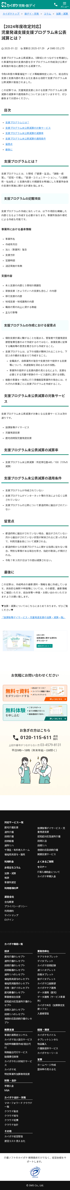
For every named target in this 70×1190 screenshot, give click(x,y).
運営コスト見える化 (14, 1141)
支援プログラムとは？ (17, 122)
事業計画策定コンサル (15, 1035)
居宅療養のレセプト (14, 992)
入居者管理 (43, 1013)
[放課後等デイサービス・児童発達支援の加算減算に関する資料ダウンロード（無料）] (35, 641)
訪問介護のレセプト (14, 965)
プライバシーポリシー (15, 906)
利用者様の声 (11, 888)
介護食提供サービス (47, 1048)
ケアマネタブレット (47, 956)
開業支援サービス (46, 854)
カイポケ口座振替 (46, 983)
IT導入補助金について (48, 872)
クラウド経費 (11, 1120)
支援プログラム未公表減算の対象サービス (28, 128)
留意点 (9, 144)
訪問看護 (9, 841)
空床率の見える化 (46, 1069)
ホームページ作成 (46, 1065)
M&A (7, 1090)
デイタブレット (45, 961)
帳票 (6, 877)
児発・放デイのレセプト (17, 988)
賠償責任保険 (11, 1056)
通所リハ (9, 845)
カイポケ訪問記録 (46, 965)
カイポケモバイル (46, 1035)
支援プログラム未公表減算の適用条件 (25, 138)
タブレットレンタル (47, 1039)
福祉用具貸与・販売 (14, 854)
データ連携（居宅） (47, 992)
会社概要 (9, 902)
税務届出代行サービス (15, 1052)
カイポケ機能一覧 (13, 944)
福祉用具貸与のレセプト (17, 979)
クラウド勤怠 (11, 1111)
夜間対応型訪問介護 (47, 850)
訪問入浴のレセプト (14, 1009)
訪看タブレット (45, 974)
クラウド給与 (11, 1115)
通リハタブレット (46, 970)
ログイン (9, 919)
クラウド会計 (11, 1124)
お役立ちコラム (12, 867)
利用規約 (9, 911)
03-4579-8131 (50, 745)
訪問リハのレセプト (14, 1014)
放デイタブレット (46, 979)
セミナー (42, 867)
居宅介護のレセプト (14, 956)
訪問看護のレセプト (14, 970)
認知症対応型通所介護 (48, 836)
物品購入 (42, 1044)
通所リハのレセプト (14, 974)
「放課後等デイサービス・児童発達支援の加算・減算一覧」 (33, 617)
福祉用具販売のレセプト (17, 983)
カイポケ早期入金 (46, 876)
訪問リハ (42, 845)
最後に (9, 149)
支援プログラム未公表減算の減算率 (24, 133)
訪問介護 (9, 836)
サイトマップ (11, 915)
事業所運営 (10, 882)
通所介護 (9, 832)
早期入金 (9, 1086)
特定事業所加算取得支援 (17, 1074)
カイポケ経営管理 (13, 1136)
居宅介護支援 (11, 827)
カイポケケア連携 (46, 988)
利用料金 (9, 861)
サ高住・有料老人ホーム (17, 850)
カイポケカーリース (47, 1053)
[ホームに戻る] (18, 4)
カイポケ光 (10, 1069)
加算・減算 (10, 873)
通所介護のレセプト (14, 961)
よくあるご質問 (45, 861)
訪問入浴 (42, 841)
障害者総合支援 (12, 997)
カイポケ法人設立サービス (18, 1039)
